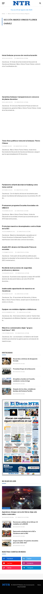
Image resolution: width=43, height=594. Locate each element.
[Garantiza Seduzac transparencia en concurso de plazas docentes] (21, 82)
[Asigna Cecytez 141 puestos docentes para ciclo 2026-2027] (6, 543)
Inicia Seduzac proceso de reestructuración (19, 55)
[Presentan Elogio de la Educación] (6, 371)
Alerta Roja (6, 508)
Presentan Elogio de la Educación (24, 369)
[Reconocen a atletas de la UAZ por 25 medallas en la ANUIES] (6, 524)
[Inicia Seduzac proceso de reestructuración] (21, 41)
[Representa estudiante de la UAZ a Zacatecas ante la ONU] (6, 533)
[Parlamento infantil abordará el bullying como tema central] (21, 170)
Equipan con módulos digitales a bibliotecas (19, 309)
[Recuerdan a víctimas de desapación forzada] (6, 361)
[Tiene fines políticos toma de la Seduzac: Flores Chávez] (21, 126)
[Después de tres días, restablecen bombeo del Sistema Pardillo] (6, 391)
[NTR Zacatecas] (21, 3)
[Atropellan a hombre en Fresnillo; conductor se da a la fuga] (6, 381)
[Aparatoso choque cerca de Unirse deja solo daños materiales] (21, 497)
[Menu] (3, 3)
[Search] (40, 3)
